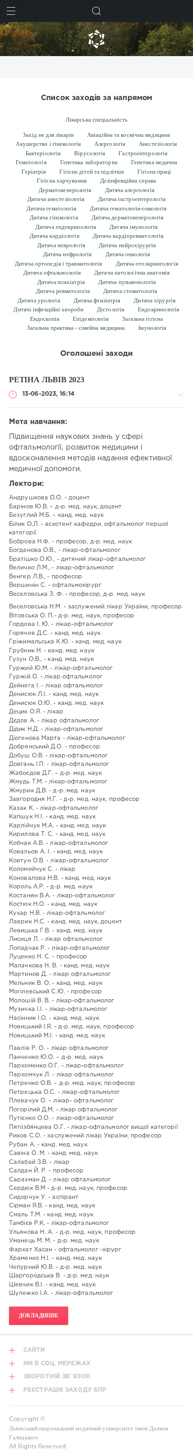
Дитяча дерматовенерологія (128, 217)
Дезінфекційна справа (128, 180)
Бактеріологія (43, 153)
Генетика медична (154, 162)
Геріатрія (34, 171)
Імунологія (152, 327)
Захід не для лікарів (48, 134)
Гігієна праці (154, 171)
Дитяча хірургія (154, 300)
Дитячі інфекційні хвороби (48, 309)
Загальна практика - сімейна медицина (76, 327)
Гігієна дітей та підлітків (91, 171)
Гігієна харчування (62, 180)
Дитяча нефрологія (67, 254)
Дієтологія (110, 309)
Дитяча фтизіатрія (97, 300)
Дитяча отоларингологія (147, 263)
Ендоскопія (44, 318)
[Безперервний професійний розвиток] (96, 39)
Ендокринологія (158, 309)
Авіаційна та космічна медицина (128, 134)
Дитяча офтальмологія (52, 272)
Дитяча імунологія (134, 226)
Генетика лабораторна (89, 162)
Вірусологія (89, 153)
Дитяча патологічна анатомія (132, 272)
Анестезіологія (158, 143)
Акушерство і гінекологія (48, 143)
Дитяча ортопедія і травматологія (58, 263)
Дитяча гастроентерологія (132, 199)
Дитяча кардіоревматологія (128, 235)
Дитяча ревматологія (63, 291)
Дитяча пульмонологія (127, 282)
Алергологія (109, 143)
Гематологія (31, 162)
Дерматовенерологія (65, 190)
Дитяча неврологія (61, 245)
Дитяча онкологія (127, 254)
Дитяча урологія (39, 300)
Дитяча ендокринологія (65, 226)
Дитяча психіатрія (61, 282)
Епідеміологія (91, 318)
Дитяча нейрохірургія (127, 245)
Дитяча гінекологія (54, 217)
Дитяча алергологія (130, 190)
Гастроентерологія (142, 153)
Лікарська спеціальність (96, 119)
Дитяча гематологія (51, 208)
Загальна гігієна (142, 318)
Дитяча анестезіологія (55, 199)
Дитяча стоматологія (130, 291)
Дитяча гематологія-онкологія (128, 208)
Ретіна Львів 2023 (46, 379)
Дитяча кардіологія (54, 235)
